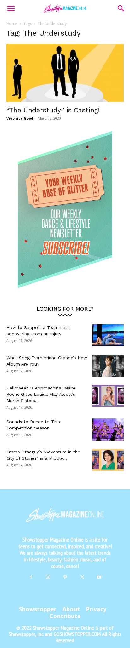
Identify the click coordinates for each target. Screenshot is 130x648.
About (71, 609)
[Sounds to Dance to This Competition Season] (108, 429)
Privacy (96, 609)
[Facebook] (31, 577)
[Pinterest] (65, 577)
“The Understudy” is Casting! (53, 110)
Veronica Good (19, 118)
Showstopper (37, 609)
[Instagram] (48, 577)
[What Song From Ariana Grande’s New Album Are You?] (108, 366)
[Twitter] (82, 577)
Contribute (65, 616)
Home (11, 23)
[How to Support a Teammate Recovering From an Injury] (108, 335)
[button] (11, 8)
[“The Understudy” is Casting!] (65, 73)
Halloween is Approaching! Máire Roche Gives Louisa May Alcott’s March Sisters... (40, 394)
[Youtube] (99, 577)
